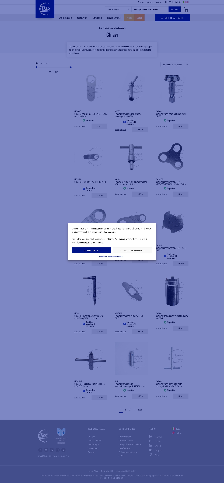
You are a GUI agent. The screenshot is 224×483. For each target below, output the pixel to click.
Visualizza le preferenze (132, 250)
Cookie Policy (103, 256)
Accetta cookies (92, 250)
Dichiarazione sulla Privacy (115, 256)
